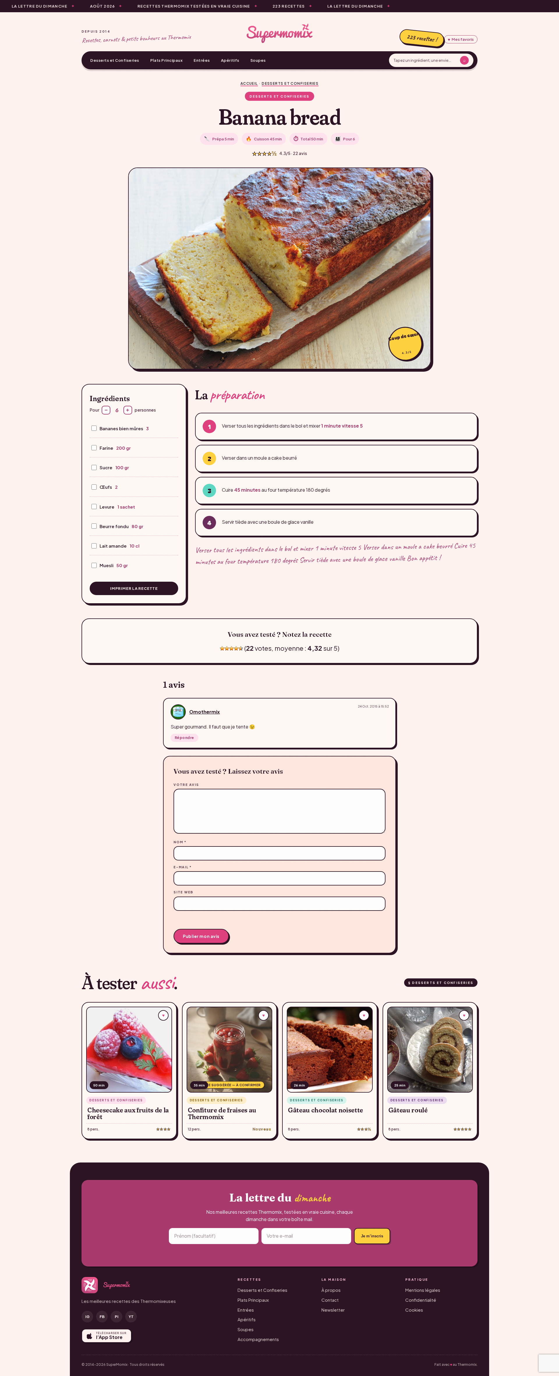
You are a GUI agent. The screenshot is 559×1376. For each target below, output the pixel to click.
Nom (180, 842)
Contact (330, 1300)
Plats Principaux (166, 60)
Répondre (184, 737)
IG (87, 1316)
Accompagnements (258, 1339)
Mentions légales (422, 1290)
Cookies (414, 1310)
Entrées (202, 60)
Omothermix (204, 712)
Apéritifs (230, 60)
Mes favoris (461, 39)
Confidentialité (420, 1300)
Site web (183, 892)
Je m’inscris (372, 1236)
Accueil (249, 83)
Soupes (258, 60)
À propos (331, 1290)
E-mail (183, 867)
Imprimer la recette (134, 588)
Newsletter (333, 1310)
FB (102, 1316)
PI (116, 1316)
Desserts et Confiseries (114, 60)
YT (131, 1316)
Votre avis (186, 784)
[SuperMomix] (279, 33)
